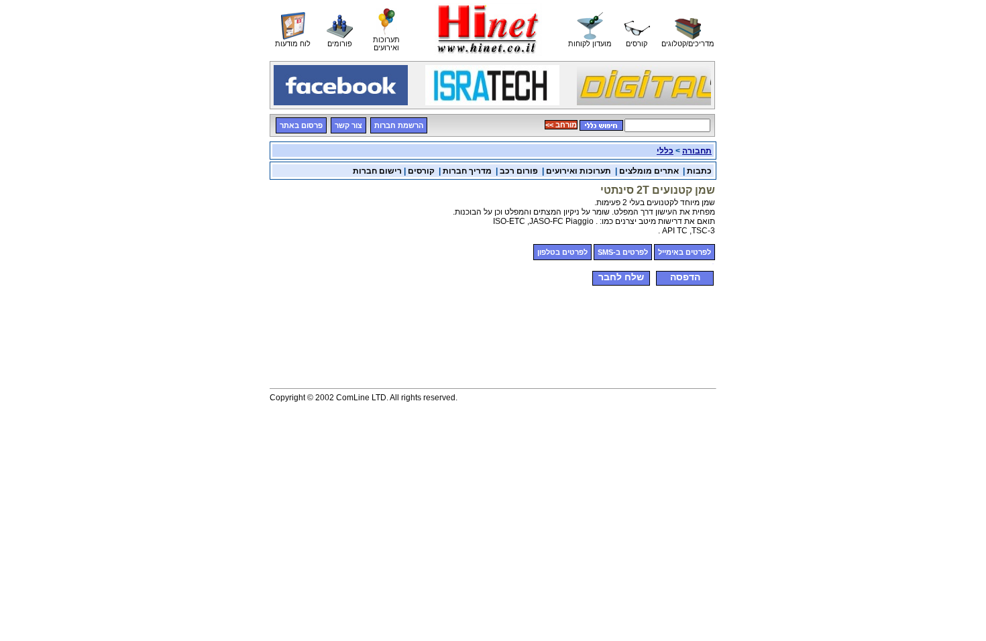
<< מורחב (561, 125)
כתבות (699, 171)
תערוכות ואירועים (578, 171)
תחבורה (697, 151)
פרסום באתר (301, 125)
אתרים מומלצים (649, 171)
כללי (665, 151)
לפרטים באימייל (684, 252)
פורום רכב (519, 171)
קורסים (421, 171)
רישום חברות (377, 171)
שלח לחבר (621, 277)
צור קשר (348, 125)
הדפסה (685, 277)
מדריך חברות (467, 171)
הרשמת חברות (398, 125)
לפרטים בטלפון (562, 252)
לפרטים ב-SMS (623, 252)
